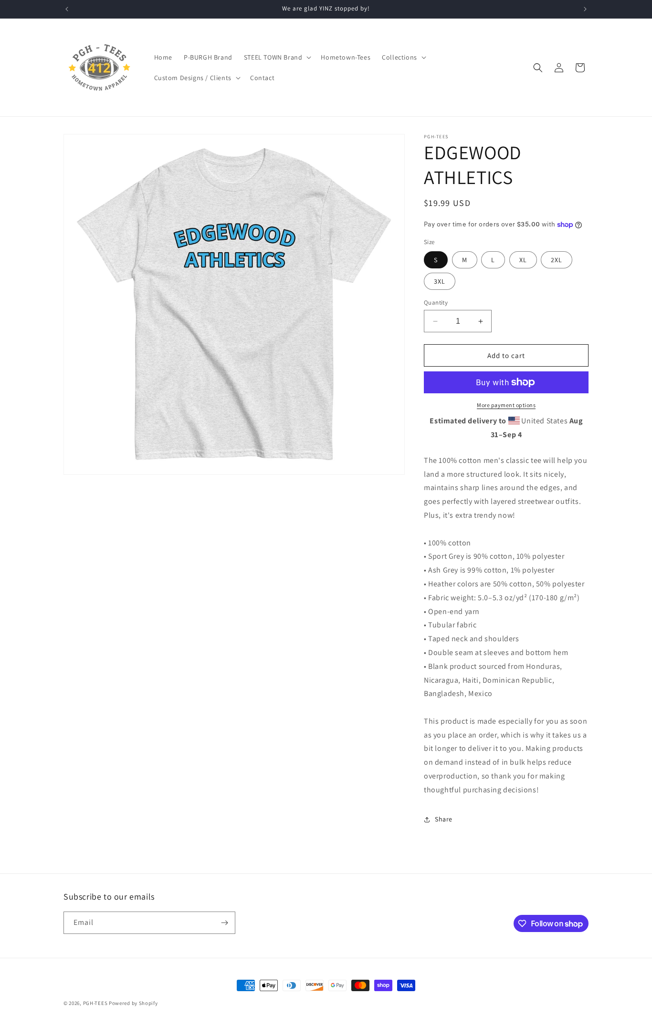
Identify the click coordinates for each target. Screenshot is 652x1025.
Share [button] (443, 819)
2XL (556, 260)
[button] (276, 57)
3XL (439, 281)
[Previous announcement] (66, 9)
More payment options (506, 405)
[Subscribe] (224, 923)
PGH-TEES (95, 1003)
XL (523, 260)
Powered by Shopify (133, 1003)
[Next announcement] (585, 9)
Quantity (436, 302)
